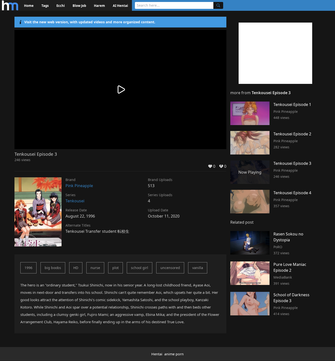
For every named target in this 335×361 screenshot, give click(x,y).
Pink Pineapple (79, 185)
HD (75, 267)
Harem (99, 5)
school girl (139, 267)
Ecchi (60, 5)
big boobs (53, 267)
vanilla (197, 267)
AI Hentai (120, 5)
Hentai (156, 354)
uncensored (170, 267)
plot (115, 267)
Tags (45, 5)
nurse (95, 267)
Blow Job (79, 5)
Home (29, 5)
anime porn (174, 354)
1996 (28, 267)
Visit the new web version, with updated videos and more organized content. (89, 22)
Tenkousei (74, 201)
